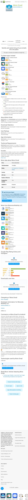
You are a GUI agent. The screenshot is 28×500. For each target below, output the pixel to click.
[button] (14, 310)
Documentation (4, 471)
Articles (2, 476)
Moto (6, 231)
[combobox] (20, 2)
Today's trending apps (14, 393)
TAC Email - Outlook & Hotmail (11, 57)
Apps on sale (19, 385)
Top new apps (9, 385)
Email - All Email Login (9, 67)
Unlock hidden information (14, 263)
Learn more (4, 198)
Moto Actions (7, 226)
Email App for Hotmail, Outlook (11, 62)
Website (2, 308)
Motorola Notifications (9, 212)
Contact (2, 466)
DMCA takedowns (4, 474)
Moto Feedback (8, 221)
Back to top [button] (25, 489)
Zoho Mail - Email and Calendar (11, 86)
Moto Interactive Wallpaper (10, 246)
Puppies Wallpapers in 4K (5, 453)
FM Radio (7, 236)
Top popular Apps (18, 443)
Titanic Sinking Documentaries (6, 459)
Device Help (7, 207)
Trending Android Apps (19, 440)
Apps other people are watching (14, 389)
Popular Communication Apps (14, 381)
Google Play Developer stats (20, 437)
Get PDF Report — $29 (7, 200)
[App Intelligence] (2, 488)
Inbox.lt (6, 72)
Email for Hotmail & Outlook (10, 91)
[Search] (26, 2)
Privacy (2, 468)
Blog (2, 479)
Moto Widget (7, 217)
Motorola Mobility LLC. (15, 205)
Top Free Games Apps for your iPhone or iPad (6, 483)
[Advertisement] (14, 26)
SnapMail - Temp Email (9, 81)
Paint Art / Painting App (5, 456)
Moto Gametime (8, 241)
